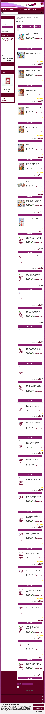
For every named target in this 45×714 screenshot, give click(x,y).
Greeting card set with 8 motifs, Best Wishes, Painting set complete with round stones (33, 590)
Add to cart (29, 48)
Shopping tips (27, 9)
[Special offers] (12, 35)
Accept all (39, 705)
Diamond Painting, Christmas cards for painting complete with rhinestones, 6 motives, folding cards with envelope (33, 423)
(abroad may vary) (39, 38)
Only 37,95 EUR (8, 60)
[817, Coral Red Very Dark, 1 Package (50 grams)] (7, 80)
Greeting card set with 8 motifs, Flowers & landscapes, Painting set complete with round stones (33, 609)
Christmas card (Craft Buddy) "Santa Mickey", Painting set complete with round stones (33, 257)
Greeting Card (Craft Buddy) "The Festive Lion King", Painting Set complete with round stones (33, 516)
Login (8, 27)
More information (39, 711)
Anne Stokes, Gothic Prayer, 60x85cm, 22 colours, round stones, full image (7, 57)
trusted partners (3, 707)
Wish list (42, 0)
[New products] (12, 72)
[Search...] (17, 13)
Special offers (34, 9)
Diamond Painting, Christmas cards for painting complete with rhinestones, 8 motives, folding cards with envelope (33, 442)
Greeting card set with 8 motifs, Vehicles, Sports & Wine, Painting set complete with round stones (33, 627)
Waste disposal (4, 100)
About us (20, 9)
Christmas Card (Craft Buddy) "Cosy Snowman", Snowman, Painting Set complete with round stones (32, 220)
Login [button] (37, 0)
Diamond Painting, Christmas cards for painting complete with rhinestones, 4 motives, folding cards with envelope (33, 405)
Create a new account (5, 29)
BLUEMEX (7, 9)
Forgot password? (5, 31)
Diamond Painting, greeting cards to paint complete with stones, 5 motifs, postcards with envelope (34, 460)
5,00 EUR (8, 91)
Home (3, 9)
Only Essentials (39, 708)
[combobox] (24, 26)
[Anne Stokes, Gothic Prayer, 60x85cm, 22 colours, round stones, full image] (7, 46)
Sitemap (3, 98)
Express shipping (13, 9)
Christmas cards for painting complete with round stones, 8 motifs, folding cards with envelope (33, 386)
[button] (32, 1)
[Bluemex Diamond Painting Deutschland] (31, 5)
